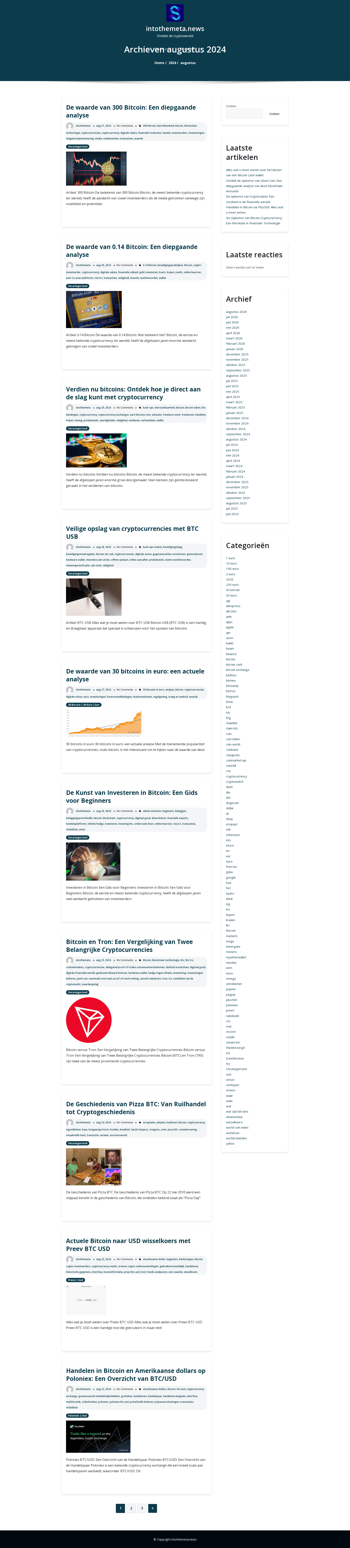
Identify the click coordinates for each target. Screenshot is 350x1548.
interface (97, 1272)
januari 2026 (234, 349)
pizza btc (173, 1129)
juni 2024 (232, 450)
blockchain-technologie (165, 960)
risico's (99, 278)
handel (166, 133)
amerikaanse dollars (154, 1389)
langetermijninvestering (80, 138)
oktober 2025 (235, 365)
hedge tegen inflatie (160, 973)
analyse (169, 689)
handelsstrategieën (174, 1396)
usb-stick (96, 565)
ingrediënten (73, 1129)
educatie (157, 414)
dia (228, 792)
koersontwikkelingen (119, 696)
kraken (230, 920)
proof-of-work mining (126, 978)
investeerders (179, 133)
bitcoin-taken (193, 407)
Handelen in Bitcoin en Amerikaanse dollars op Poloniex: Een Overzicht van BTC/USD (136, 1374)
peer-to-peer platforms (79, 278)
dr (227, 813)
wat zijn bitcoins (237, 1111)
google (231, 877)
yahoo (230, 1143)
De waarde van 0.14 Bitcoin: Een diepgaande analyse (131, 251)
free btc (231, 867)
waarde (138, 138)
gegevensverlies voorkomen (169, 554)
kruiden (114, 1129)
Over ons (163, 49)
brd (228, 707)
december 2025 (237, 354)
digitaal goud (142, 818)
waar (229, 1096)
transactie (93, 1135)
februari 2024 (235, 471)
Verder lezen (85, 217)
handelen (200, 414)
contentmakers (75, 967)
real (228, 1026)
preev (72, 1280)
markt (178, 272)
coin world (233, 744)
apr (228, 633)
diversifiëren (159, 818)
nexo (229, 973)
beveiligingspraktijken (170, 265)
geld (141, 272)
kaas (85, 1129)
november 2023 (237, 487)
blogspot (232, 696)
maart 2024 (234, 466)
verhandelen (148, 420)
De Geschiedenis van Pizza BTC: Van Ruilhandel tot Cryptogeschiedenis (136, 1108)
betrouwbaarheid (165, 407)
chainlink (231, 723)
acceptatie (149, 1122)
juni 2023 (232, 514)
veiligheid (123, 278)
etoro (230, 845)
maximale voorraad (100, 978)
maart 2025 (234, 402)
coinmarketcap (236, 760)
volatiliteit (72, 829)
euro (86, 696)
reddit (230, 1037)
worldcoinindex (236, 1138)
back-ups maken (152, 547)
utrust (230, 1080)
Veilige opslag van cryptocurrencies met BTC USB (132, 532)
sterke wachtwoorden (178, 559)
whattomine (234, 1117)
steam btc (233, 1042)
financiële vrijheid (128, 272)
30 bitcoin (74, 705)
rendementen (111, 138)
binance (231, 654)
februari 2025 (235, 407)
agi (228, 601)
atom (229, 638)
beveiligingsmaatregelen (80, 554)
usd (171, 1272)
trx (170, 978)
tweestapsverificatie (78, 565)
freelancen (188, 414)
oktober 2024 (235, 429)
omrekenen (234, 984)
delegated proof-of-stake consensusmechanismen (135, 967)
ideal (229, 899)
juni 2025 (232, 386)
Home (159, 63)
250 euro (232, 585)
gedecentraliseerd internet (111, 973)
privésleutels (91, 420)
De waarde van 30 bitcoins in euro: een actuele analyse (135, 675)
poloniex (103, 1402)
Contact (188, 49)
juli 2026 (232, 317)
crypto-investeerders (78, 1266)
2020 (229, 579)
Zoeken (231, 106)
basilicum (171, 1122)
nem (229, 968)
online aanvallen (138, 559)
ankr (229, 617)
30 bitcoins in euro (153, 689)
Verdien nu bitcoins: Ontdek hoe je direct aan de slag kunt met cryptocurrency (133, 393)
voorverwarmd (118, 1135)
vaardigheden (107, 420)
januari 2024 (234, 477)
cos (228, 771)
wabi (229, 1101)
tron (165, 978)
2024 (172, 63)
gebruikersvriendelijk (172, 1266)
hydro (230, 893)
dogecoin (232, 803)
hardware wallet (75, 559)
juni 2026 (232, 322)
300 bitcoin (149, 125)
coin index (233, 739)
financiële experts (177, 818)
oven (163, 1129)
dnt (228, 797)
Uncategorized (77, 146)
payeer (231, 989)
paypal (230, 994)
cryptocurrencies (91, 133)
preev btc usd (131, 1272)
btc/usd (181, 1389)
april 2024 (233, 461)
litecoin (231, 930)
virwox (230, 1090)
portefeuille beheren (142, 1402)
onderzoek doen (144, 823)
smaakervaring (188, 1129)
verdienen (134, 420)
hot (228, 888)
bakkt (230, 643)
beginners (168, 811)
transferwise (235, 1058)
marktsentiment (142, 696)
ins (228, 909)
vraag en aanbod (178, 696)
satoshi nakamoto (150, 978)
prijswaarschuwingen (167, 1402)
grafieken (126, 1396)
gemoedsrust (195, 554)
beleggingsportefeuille (79, 818)
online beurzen (192, 272)
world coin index (237, 1127)
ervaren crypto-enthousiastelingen (138, 1266)
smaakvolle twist (76, 1135)
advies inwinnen (152, 811)
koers (162, 272)
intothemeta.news (175, 28)
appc (229, 622)
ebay (229, 819)
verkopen (232, 1085)
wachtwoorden (149, 278)
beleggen (180, 811)
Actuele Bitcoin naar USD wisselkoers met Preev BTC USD (128, 1245)
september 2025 (238, 370)
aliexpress (233, 606)
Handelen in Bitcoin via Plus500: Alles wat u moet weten (254, 209)
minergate (233, 946)
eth (228, 829)
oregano (154, 1129)
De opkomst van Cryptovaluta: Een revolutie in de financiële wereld (250, 199)
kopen (170, 272)
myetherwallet (236, 957)
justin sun (82, 978)
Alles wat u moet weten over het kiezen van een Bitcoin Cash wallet (254, 172)
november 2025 (237, 359)
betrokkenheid (165, 125)
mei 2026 (232, 327)
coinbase (232, 749)
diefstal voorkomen (177, 967)
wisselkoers (190, 1272)
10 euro (231, 563)
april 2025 (233, 397)
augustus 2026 (236, 312)
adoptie (160, 1122)
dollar (230, 808)
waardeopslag (90, 984)
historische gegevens (78, 1272)
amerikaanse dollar (154, 1259)
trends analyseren (157, 1272)
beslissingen (186, 1259)
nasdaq (231, 962)
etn (228, 840)
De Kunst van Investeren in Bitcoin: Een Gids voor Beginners (132, 796)
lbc (228, 925)
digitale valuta (129, 133)
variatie (104, 1135)
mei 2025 (232, 391)
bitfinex (231, 675)
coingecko (233, 755)
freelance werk (171, 414)
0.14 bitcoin (149, 265)
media (98, 138)
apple (230, 627)
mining (78, 420)
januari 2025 (234, 413)
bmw (229, 702)
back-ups (148, 407)
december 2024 (237, 418)
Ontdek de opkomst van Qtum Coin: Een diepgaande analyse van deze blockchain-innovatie (254, 186)
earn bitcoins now (140, 414)
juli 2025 (232, 381)
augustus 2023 (236, 503)
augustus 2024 (236, 439)
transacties (126, 138)
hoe (228, 883)
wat (228, 1106)
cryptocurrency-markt (104, 1266)
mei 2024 (232, 455)
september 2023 (238, 498)
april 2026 (233, 333)
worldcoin (232, 1133)
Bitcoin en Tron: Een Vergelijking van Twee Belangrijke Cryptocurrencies (129, 946)
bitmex (231, 680)
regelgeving (160, 696)
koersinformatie (113, 1272)
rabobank (232, 1016)
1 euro (230, 558)
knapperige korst (99, 1129)
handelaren (191, 1266)
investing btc (125, 823)
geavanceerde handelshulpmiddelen (99, 1396)
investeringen (196, 133)
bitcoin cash (234, 664)
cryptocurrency (110, 133)
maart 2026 (234, 338)
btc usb (109, 554)
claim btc (232, 728)
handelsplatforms (76, 823)
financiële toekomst (149, 133)
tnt (228, 1053)
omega (231, 978)
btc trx (189, 960)
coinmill (231, 765)
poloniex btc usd (119, 1402)
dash (229, 787)
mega (230, 941)
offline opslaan (119, 559)
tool (143, 1272)
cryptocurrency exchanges (113, 414)
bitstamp (232, 686)
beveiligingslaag (172, 547)
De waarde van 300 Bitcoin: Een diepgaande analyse (131, 111)
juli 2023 (232, 508)
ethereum (233, 835)
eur (97, 705)
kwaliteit (125, 1129)
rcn (228, 1021)
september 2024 (238, 434)
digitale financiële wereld (80, 973)
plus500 (231, 1000)
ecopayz (232, 824)
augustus (188, 63)
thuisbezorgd (235, 1048)
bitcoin (179, 125)
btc (182, 960)
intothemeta (83, 125)
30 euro (88, 705)
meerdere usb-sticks (98, 559)
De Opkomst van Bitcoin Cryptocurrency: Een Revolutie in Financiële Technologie (254, 220)
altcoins (231, 611)
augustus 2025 (236, 375)
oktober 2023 (235, 493)
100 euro (232, 569)
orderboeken (89, 1402)
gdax (229, 872)
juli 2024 (232, 445)
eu (227, 851)
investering (179, 973)
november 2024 (237, 423)
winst (82, 829)
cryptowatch (234, 781)
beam (230, 648)
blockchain (109, 818)
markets (232, 936)
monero (231, 952)
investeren (152, 272)
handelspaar (155, 1396)
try (228, 1064)
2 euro (230, 574)
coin (229, 734)
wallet (162, 278)
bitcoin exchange (237, 670)
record (230, 1032)
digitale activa (143, 554)
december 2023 (237, 482)
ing (228, 904)
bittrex (231, 691)
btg (228, 718)
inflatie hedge (96, 823)
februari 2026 (235, 343)
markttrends (73, 1402)
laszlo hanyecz (139, 1129)
